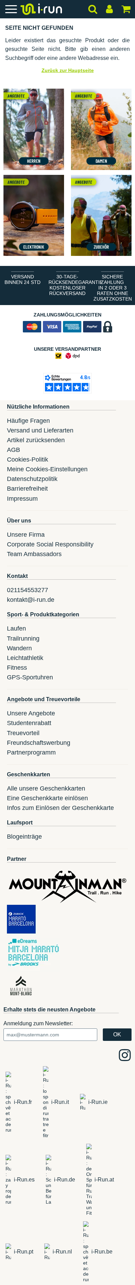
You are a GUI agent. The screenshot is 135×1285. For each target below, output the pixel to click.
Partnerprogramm (31, 752)
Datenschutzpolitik (32, 478)
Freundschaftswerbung (38, 742)
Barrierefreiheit (27, 488)
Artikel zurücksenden (36, 440)
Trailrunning (23, 638)
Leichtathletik (25, 657)
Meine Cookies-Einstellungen (47, 469)
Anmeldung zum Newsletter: (38, 1023)
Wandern (19, 648)
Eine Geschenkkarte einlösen (47, 798)
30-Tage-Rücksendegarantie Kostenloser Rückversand (69, 285)
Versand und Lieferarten (40, 430)
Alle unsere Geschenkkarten (46, 788)
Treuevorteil (23, 733)
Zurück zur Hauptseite (68, 70)
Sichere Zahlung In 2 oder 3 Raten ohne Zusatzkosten (112, 288)
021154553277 (27, 590)
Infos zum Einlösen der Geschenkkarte (60, 807)
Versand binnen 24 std (22, 279)
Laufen (16, 628)
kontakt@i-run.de (30, 599)
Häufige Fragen (28, 420)
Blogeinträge (24, 836)
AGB (13, 449)
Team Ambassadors (34, 554)
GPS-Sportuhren (30, 677)
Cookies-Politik (27, 459)
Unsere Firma (26, 534)
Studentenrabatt (29, 723)
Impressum (22, 498)
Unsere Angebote (31, 713)
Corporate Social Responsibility (50, 544)
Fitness (17, 667)
